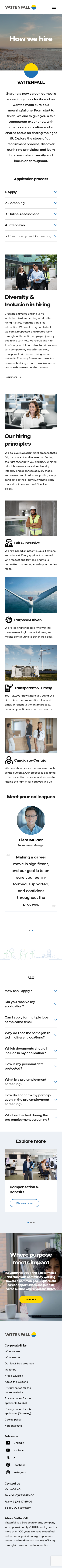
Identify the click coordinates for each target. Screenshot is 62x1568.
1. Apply (11, 192)
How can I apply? (18, 991)
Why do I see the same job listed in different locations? (28, 1035)
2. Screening (15, 203)
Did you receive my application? (20, 1004)
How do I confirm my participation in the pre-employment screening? (28, 1099)
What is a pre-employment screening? (25, 1081)
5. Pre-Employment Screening (28, 236)
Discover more (24, 1203)
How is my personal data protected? (24, 1066)
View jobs (31, 1299)
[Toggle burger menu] (54, 7)
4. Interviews (15, 225)
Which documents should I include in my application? (26, 1050)
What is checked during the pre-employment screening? (27, 1117)
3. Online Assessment (22, 214)
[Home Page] (21, 7)
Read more (11, 376)
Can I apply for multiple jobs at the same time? (26, 1019)
